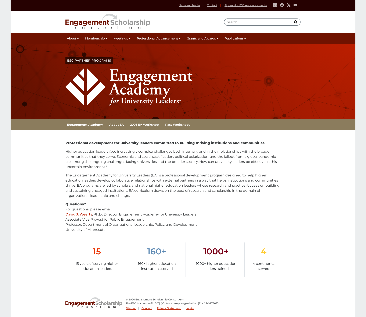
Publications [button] (234, 38)
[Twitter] (289, 5)
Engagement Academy (85, 125)
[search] (296, 22)
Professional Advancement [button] (157, 38)
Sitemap (131, 308)
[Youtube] (295, 5)
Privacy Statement (169, 308)
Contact (212, 5)
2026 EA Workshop (144, 125)
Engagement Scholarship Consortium (107, 20)
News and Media (189, 5)
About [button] (71, 38)
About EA (116, 125)
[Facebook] (282, 5)
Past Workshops (177, 125)
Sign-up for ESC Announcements (246, 5)
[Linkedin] (275, 5)
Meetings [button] (121, 38)
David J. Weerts (78, 214)
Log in (190, 308)
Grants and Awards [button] (201, 38)
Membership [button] (95, 38)
